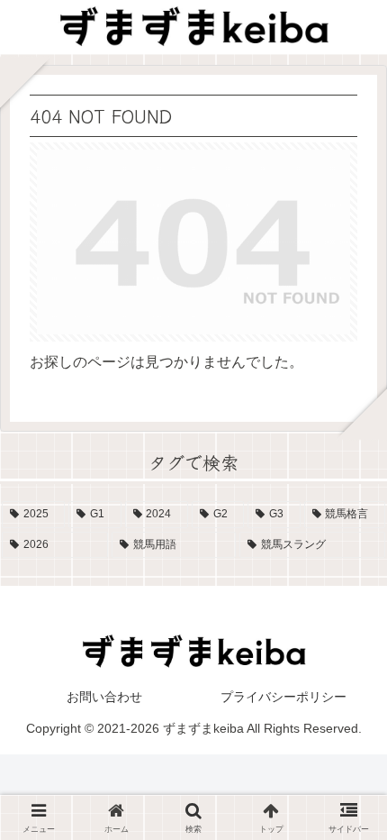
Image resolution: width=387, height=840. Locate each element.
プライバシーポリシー (283, 696)
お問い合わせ (104, 696)
